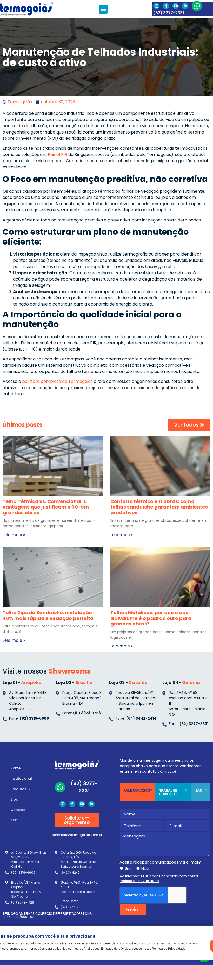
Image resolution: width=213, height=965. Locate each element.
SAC (14, 820)
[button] (103, 9)
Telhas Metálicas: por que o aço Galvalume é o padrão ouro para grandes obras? (150, 618)
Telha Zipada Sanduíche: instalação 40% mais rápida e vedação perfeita (48, 615)
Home (15, 768)
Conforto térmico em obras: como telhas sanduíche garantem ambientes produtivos (159, 507)
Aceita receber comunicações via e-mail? (160, 862)
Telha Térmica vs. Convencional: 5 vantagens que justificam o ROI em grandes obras (46, 507)
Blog (14, 799)
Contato (17, 809)
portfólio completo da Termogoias (57, 381)
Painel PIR (57, 154)
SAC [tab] (198, 790)
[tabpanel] (165, 858)
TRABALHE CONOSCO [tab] (168, 792)
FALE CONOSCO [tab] (137, 790)
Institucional (21, 778)
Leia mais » (14, 534)
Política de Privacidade (168, 948)
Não (145, 868)
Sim (128, 868)
